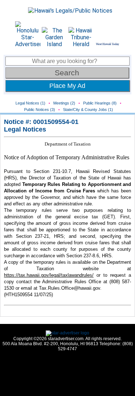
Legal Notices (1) (30, 103)
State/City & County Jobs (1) (88, 109)
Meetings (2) (64, 103)
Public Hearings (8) (100, 103)
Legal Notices (25, 129)
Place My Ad (67, 85)
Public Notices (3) (39, 109)
